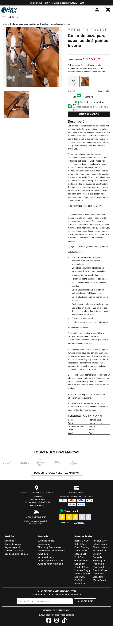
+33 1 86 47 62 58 (37, 505)
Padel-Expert (80, 583)
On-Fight (78, 580)
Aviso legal (42, 553)
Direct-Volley (80, 550)
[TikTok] (64, 620)
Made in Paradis (82, 573)
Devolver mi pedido (13, 550)
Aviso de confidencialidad (50, 563)
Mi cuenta (9, 540)
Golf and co (80, 563)
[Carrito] (108, 9)
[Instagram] (56, 620)
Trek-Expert (98, 567)
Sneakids (97, 557)
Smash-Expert (100, 550)
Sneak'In (97, 553)
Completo (89, 96)
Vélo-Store (98, 576)
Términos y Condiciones (49, 547)
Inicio (5, 23)
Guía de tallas (104, 91)
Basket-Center (81, 540)
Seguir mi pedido (12, 547)
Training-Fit (98, 563)
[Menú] (3, 17)
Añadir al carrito (89, 114)
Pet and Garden (100, 543)
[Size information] (74, 91)
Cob (76, 96)
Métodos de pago (45, 557)
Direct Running (81, 547)
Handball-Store (81, 567)
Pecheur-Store (100, 540)
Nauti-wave (80, 576)
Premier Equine (88, 29)
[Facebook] (49, 620)
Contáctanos (37, 496)
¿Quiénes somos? (46, 540)
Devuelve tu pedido (36, 523)
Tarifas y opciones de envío (50, 560)
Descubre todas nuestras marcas (56, 472)
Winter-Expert (99, 580)
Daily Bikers (80, 543)
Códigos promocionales (16, 553)
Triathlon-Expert (100, 570)
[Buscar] (10, 17)
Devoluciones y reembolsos (51, 550)
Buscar (15, 17)
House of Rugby (82, 570)
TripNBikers (98, 573)
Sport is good (99, 560)
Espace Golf (80, 553)
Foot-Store (79, 557)
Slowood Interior (101, 547)
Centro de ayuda (12, 543)
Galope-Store (81, 560)
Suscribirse (85, 601)
